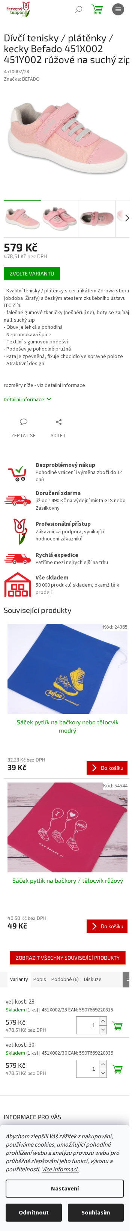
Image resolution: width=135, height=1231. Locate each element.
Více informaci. (60, 1169)
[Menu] (118, 9)
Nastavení (65, 1188)
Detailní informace (24, 399)
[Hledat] (78, 9)
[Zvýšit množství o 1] (102, 1021)
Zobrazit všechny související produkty (68, 957)
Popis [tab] (39, 979)
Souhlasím (95, 1212)
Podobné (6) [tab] (65, 979)
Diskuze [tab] (93, 979)
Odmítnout (34, 1212)
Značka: (22, 79)
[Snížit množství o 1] (102, 1029)
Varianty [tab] (19, 979)
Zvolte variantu (32, 273)
